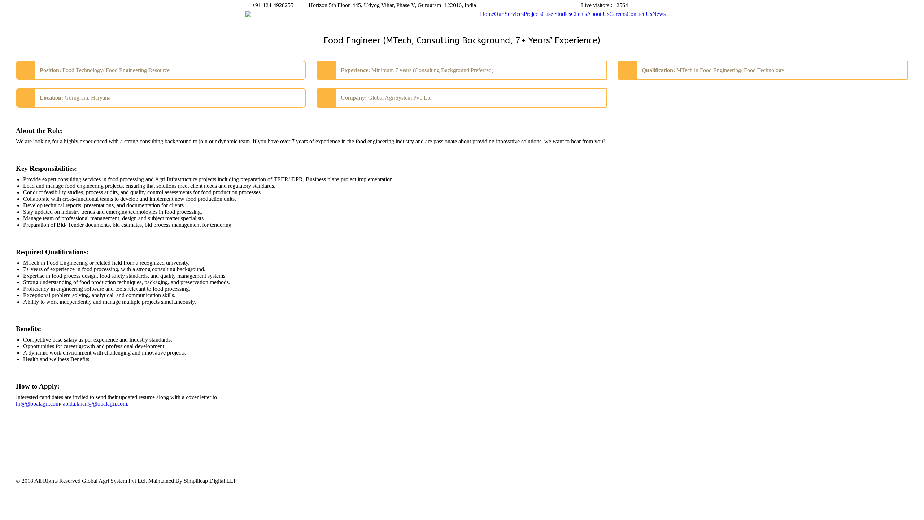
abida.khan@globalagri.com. (95, 403)
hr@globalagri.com (38, 403)
